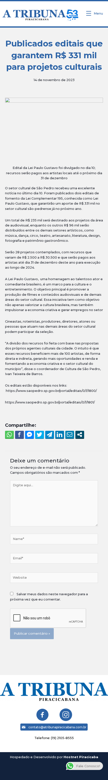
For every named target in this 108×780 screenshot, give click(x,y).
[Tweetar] (39, 434)
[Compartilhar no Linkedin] (59, 434)
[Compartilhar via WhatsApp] (9, 434)
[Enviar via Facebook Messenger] (29, 434)
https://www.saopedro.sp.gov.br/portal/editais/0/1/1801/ (50, 402)
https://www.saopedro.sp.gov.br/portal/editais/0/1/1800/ (51, 391)
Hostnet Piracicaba (81, 757)
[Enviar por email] (69, 434)
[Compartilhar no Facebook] (19, 434)
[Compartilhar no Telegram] (49, 434)
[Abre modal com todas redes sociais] (79, 434)
